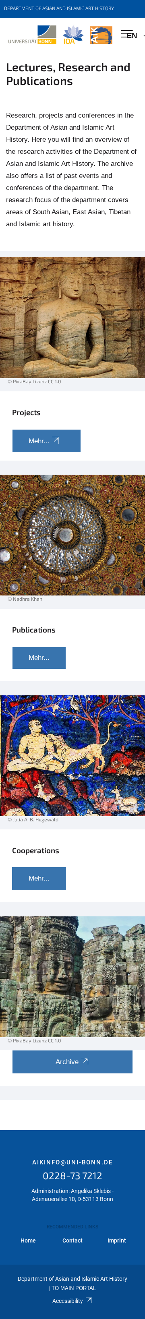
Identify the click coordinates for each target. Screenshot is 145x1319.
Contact (72, 1240)
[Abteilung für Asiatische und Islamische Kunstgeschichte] (60, 35)
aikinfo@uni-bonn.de (72, 1162)
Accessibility (67, 1301)
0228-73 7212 (72, 1175)
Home (28, 1240)
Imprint (117, 1240)
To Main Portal (74, 1288)
